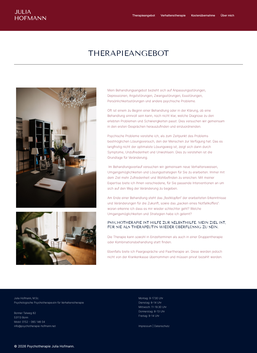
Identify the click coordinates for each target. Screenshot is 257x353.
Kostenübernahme (203, 15)
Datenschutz (161, 326)
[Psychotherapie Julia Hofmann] (30, 15)
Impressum (145, 326)
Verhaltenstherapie (173, 15)
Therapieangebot (143, 15)
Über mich (227, 15)
